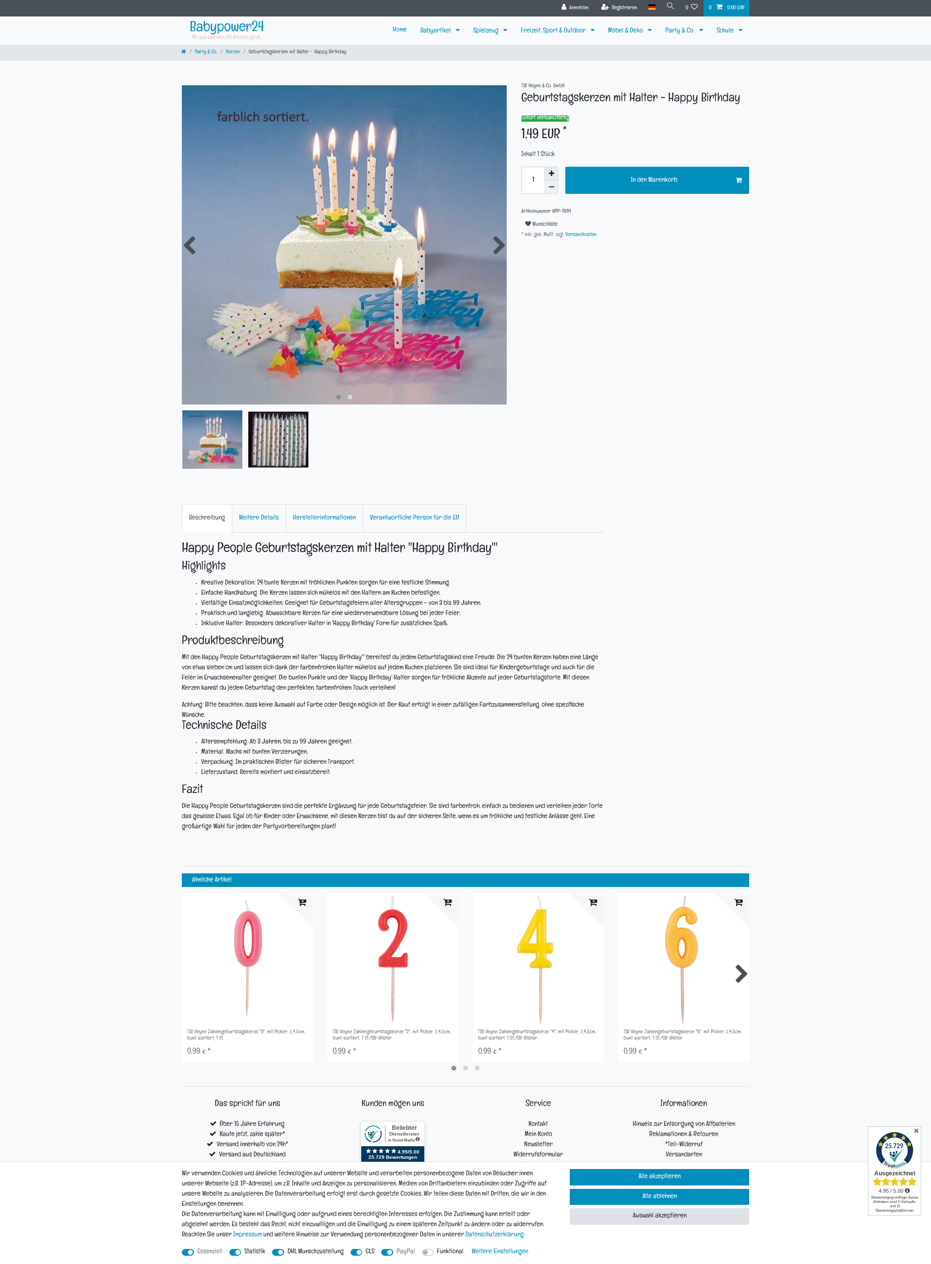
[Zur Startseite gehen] (183, 52)
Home (400, 30)
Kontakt (538, 1124)
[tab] (207, 518)
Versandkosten (580, 235)
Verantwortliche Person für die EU (414, 518)
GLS (370, 1252)
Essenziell (210, 1252)
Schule (726, 31)
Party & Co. (680, 31)
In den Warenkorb (654, 180)
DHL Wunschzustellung (316, 1252)
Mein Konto (538, 1135)
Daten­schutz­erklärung (495, 1235)
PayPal (406, 1252)
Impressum (247, 1235)
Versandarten (684, 1155)
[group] (247, 959)
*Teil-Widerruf (684, 1145)
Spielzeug (486, 31)
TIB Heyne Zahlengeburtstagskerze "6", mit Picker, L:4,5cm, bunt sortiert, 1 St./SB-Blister (683, 1035)
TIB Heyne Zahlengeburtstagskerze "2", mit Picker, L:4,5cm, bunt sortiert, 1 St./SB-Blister (392, 1035)
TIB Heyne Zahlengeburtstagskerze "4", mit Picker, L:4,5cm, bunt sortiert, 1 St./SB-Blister (537, 1035)
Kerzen (233, 52)
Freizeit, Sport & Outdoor (554, 31)
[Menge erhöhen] (551, 173)
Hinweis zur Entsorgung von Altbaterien (684, 1124)
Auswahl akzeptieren (660, 1216)
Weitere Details (259, 518)
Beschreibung (207, 518)
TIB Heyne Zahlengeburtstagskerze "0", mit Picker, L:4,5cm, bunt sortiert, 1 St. (246, 1035)
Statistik (254, 1252)
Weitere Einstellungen (500, 1252)
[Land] (651, 7)
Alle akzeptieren (660, 1177)
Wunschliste (544, 225)
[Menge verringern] (551, 187)
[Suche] (670, 7)
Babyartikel (436, 31)
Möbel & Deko (626, 31)
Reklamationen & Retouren (683, 1135)
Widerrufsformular (538, 1155)
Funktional (450, 1252)
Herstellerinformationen (324, 518)
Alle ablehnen (659, 1197)
